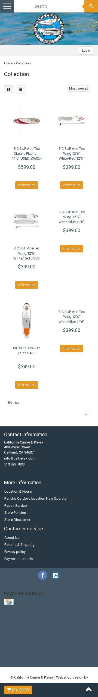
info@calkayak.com (19, 458)
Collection (23, 63)
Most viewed (78, 88)
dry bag (76, 627)
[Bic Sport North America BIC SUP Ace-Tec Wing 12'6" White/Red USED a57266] (26, 220)
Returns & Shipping (19, 545)
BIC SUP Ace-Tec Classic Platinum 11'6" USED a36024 (27, 153)
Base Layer (13, 616)
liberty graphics (16, 642)
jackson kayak (56, 637)
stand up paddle (77, 647)
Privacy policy (15, 552)
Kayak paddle (48, 616)
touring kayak (28, 652)
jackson (36, 637)
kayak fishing (80, 637)
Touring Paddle (79, 621)
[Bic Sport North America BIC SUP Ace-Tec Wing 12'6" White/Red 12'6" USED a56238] (71, 121)
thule (12, 652)
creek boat (32, 627)
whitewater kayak (60, 657)
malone (37, 642)
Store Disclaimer (17, 520)
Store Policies (15, 513)
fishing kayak (26, 631)
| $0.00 (20, 690)
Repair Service (15, 505)
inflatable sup (16, 637)
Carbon (29, 616)
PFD (19, 621)
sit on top (53, 647)
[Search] (91, 6)
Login (86, 50)
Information (26, 185)
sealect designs (31, 647)
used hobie (71, 652)
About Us (11, 538)
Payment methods (18, 559)
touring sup (51, 652)
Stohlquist (57, 621)
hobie (43, 631)
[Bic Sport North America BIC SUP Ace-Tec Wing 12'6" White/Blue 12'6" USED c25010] (71, 302)
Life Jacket (85, 616)
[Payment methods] (9, 602)
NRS (10, 621)
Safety (42, 621)
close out (14, 627)
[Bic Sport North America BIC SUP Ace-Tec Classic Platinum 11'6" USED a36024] (26, 121)
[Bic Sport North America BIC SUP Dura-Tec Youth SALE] (26, 320)
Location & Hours (18, 491)
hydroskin (81, 631)
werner (39, 657)
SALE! (29, 621)
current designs (56, 627)
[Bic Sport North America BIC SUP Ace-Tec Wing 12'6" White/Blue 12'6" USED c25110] (71, 202)
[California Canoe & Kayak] (49, 28)
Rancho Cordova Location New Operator (36, 498)
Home (8, 63)
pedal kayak (54, 642)
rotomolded (76, 642)
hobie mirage (61, 631)
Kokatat (68, 616)
